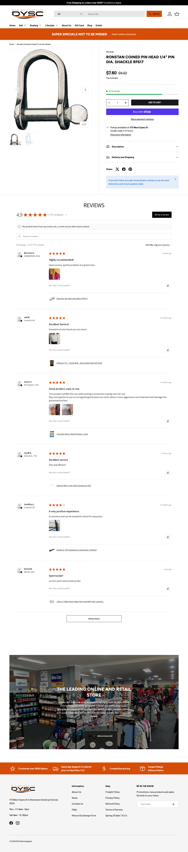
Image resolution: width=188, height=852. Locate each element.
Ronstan (110, 52)
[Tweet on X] (117, 169)
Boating (34, 25)
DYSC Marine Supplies (23, 841)
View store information (120, 134)
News (75, 797)
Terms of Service (114, 809)
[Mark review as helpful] (168, 285)
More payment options (142, 119)
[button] (177, 14)
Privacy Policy (112, 797)
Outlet (99, 25)
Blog (89, 25)
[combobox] (99, 14)
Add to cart (154, 102)
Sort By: (150, 244)
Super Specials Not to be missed (79, 34)
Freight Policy (112, 791)
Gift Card (79, 25)
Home (12, 25)
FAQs (74, 809)
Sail (21, 25)
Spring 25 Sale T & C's (116, 815)
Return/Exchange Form (84, 815)
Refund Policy (112, 803)
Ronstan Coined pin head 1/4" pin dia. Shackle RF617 (34, 44)
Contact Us (77, 803)
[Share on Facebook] (124, 169)
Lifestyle (49, 25)
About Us (66, 25)
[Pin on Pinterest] (130, 169)
